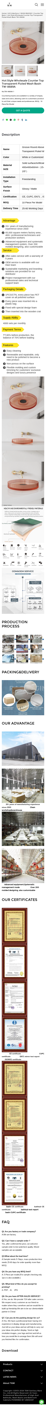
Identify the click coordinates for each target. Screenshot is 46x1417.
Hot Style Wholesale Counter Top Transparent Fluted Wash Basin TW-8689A (22, 16)
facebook (3, 120)
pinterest (18, 120)
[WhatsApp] (41, 1402)
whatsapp (14, 120)
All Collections (13, 13)
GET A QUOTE (23, 110)
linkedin (26, 120)
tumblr (22, 120)
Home (4, 13)
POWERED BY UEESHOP (23, 1400)
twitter (10, 120)
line (7, 120)
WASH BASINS (26, 13)
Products (7, 1364)
